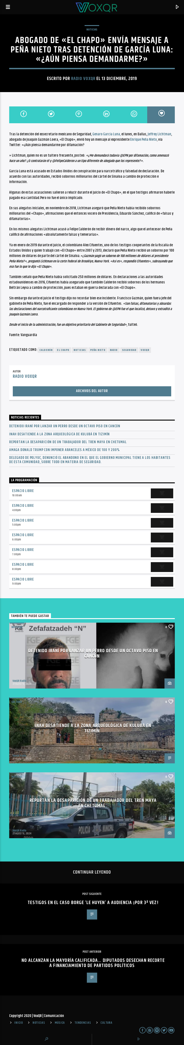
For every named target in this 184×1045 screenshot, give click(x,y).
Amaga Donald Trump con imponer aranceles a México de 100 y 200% (64, 450)
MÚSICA (60, 1022)
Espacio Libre (23, 491)
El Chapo (63, 350)
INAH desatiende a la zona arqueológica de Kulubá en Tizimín (59, 434)
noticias (80, 350)
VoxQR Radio (19, 681)
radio (114, 350)
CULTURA (106, 1022)
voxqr (145, 350)
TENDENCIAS (82, 1022)
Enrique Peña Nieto (143, 139)
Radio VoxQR (83, 78)
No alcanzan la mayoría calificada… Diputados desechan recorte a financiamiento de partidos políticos (93, 963)
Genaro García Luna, (106, 134)
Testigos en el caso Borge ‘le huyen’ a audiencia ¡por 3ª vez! (93, 903)
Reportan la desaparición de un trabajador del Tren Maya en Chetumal (68, 442)
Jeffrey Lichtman (159, 134)
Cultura (16, 702)
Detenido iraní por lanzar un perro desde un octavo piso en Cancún (64, 426)
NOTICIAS (91, 29)
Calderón (46, 350)
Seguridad (129, 350)
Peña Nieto (98, 350)
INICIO (18, 1022)
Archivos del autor (92, 391)
